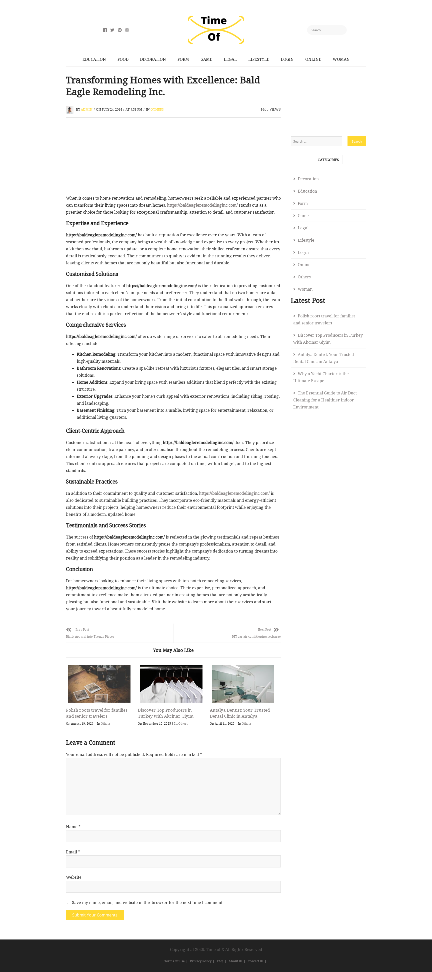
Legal (230, 59)
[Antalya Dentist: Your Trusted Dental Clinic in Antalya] (243, 684)
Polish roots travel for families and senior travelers (97, 713)
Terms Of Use (174, 961)
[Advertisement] (173, 158)
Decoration (153, 59)
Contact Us (256, 961)
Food (123, 59)
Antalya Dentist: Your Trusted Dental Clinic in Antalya (240, 713)
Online (313, 59)
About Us (235, 961)
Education (94, 59)
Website (74, 877)
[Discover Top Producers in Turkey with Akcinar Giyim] (171, 684)
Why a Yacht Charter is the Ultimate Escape (321, 377)
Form (183, 59)
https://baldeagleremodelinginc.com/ (202, 205)
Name (73, 826)
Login (287, 59)
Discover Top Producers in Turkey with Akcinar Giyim (166, 713)
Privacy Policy (201, 961)
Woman (341, 59)
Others (157, 109)
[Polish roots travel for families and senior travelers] (99, 684)
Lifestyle (258, 59)
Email (73, 852)
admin (86, 109)
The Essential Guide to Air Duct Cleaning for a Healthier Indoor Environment (325, 400)
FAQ (220, 961)
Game (206, 59)
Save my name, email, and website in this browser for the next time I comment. (148, 902)
